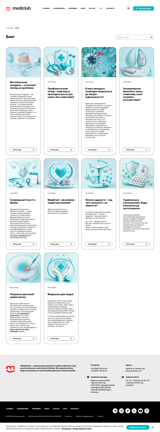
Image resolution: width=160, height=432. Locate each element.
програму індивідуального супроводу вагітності (20, 236)
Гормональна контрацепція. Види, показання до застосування (135, 204)
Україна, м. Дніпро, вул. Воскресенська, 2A (135, 369)
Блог (101, 8)
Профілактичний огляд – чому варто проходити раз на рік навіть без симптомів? (61, 92)
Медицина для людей (61, 294)
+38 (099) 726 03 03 (99, 368)
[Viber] (146, 410)
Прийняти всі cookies (138, 427)
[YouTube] (140, 410)
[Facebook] (127, 410)
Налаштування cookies (82, 429)
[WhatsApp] (134, 410)
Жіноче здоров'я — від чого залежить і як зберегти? (98, 203)
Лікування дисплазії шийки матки (22, 295)
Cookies (100, 416)
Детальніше (66, 429)
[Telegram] (115, 410)
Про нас (92, 8)
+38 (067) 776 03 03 (99, 371)
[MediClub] (18, 8)
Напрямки (73, 8)
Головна (46, 8)
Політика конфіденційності (85, 416)
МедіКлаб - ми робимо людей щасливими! (61, 201)
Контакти (110, 8)
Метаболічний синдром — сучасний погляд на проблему (23, 85)
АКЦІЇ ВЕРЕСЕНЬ (59, 8)
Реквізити (68, 416)
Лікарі (83, 8)
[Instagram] (121, 410)
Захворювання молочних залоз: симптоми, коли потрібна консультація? (133, 94)
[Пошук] (128, 8)
